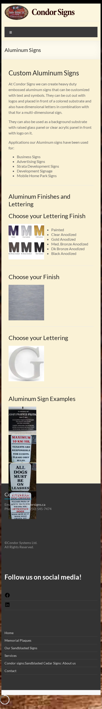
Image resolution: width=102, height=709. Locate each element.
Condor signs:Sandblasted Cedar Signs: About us (40, 663)
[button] (23, 423)
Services (11, 656)
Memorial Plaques (18, 640)
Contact (10, 671)
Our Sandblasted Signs (21, 648)
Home (9, 633)
